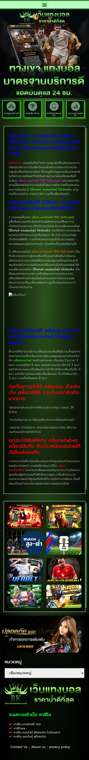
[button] (44, 4)
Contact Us (18, 747)
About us (38, 747)
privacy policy (59, 747)
